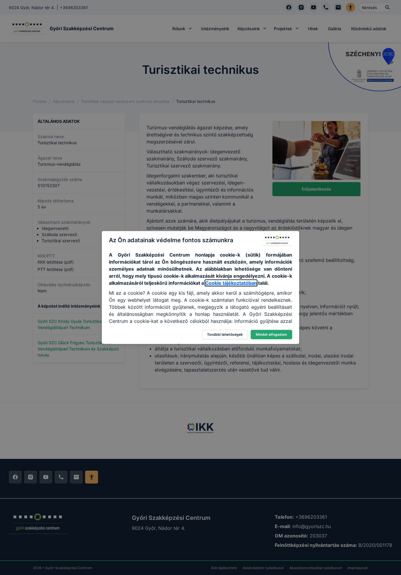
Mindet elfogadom (271, 334)
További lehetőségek (225, 334)
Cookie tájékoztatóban (231, 283)
